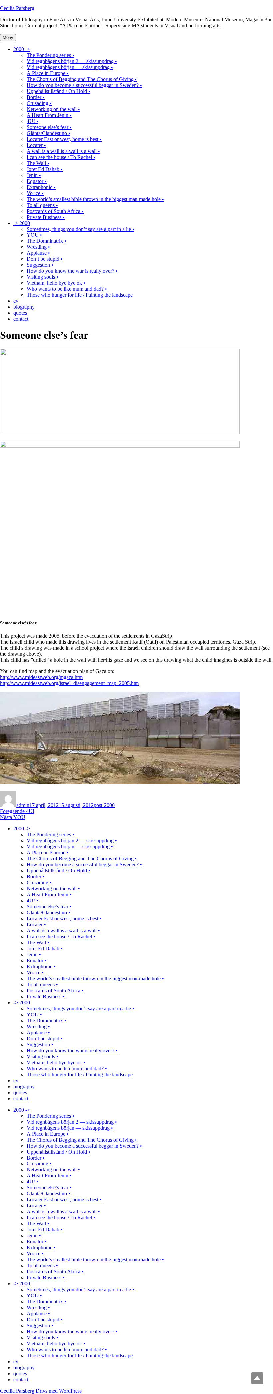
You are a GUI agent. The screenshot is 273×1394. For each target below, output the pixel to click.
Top (257, 1378)
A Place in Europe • (48, 73)
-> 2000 (21, 223)
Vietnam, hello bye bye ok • (56, 283)
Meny (8, 37)
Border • (36, 97)
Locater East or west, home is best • (64, 139)
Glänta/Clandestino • (48, 133)
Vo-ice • (35, 193)
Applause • (38, 253)
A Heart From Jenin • (49, 115)
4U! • (32, 121)
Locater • (36, 145)
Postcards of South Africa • (55, 211)
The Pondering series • (50, 55)
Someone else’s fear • (49, 127)
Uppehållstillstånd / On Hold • (58, 91)
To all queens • (42, 205)
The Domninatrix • (46, 241)
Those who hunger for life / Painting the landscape (80, 295)
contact (20, 319)
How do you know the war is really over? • (72, 271)
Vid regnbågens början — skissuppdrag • (70, 67)
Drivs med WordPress (59, 1391)
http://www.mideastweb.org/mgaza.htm (41, 677)
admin (22, 805)
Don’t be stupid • (45, 259)
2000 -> (21, 49)
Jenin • (34, 175)
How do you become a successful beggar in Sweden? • (84, 85)
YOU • (34, 235)
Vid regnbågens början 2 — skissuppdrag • (72, 61)
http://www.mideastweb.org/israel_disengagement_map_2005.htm (69, 683)
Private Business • (46, 217)
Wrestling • (38, 247)
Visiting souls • (42, 277)
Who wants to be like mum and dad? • (67, 289)
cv (15, 301)
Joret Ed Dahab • (45, 169)
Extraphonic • (41, 187)
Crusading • (39, 103)
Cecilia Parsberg (17, 8)
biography (24, 307)
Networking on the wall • (53, 109)
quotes (20, 313)
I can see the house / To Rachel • (61, 157)
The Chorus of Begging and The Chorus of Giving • (82, 79)
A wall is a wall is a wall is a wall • (63, 151)
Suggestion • (40, 265)
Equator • (37, 181)
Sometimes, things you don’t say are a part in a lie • (80, 229)
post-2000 (104, 805)
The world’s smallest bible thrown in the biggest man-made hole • (95, 199)
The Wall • (38, 163)
